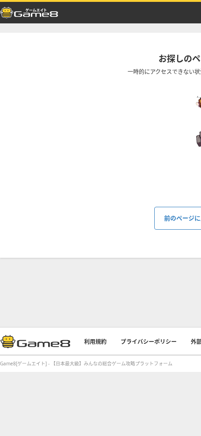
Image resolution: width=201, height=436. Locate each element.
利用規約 (95, 342)
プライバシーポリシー (149, 342)
